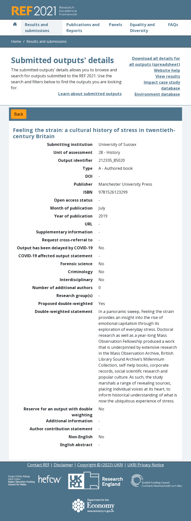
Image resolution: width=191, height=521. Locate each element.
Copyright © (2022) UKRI (100, 465)
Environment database (157, 94)
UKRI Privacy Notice (145, 465)
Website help (167, 70)
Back (18, 114)
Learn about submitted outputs (90, 93)
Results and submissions (37, 27)
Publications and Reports (82, 27)
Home (16, 41)
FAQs (173, 24)
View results (167, 76)
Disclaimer (63, 465)
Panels (115, 24)
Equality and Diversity (142, 27)
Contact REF (38, 465)
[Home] (15, 25)
